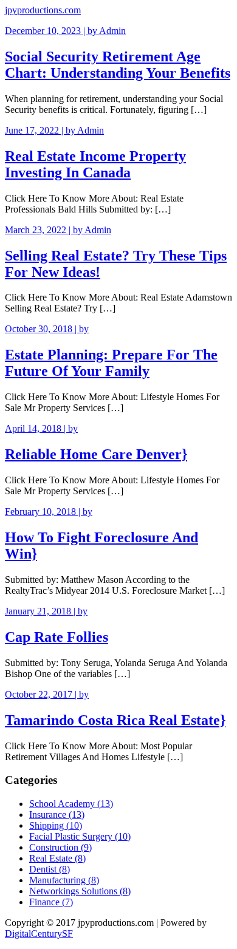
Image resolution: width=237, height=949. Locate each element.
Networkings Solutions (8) (80, 891)
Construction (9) (60, 847)
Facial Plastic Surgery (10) (80, 836)
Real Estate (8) (57, 858)
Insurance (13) (56, 814)
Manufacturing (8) (64, 880)
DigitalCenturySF (39, 933)
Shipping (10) (55, 825)
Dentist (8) (49, 869)
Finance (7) (51, 902)
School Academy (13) (71, 803)
